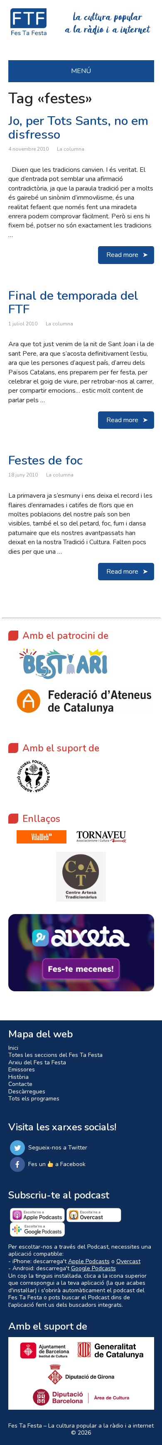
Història (18, 1077)
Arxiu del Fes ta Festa (37, 1062)
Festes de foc (45, 460)
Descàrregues (26, 1091)
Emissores (21, 1069)
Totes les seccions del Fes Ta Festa (55, 1055)
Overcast (128, 1261)
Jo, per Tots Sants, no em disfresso (78, 127)
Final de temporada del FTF (73, 302)
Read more (122, 254)
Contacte (20, 1084)
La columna (70, 149)
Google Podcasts (93, 1268)
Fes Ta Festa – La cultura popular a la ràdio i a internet (81, 1426)
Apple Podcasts (89, 1261)
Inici (13, 1048)
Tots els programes (33, 1099)
